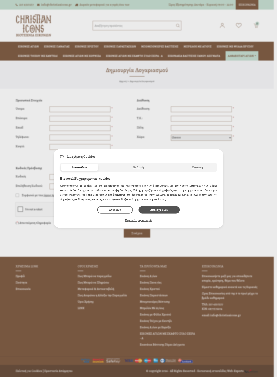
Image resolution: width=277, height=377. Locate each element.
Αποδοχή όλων (159, 210)
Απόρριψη (115, 210)
